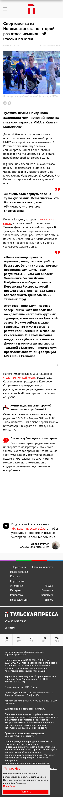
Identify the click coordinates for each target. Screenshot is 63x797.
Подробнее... (10, 786)
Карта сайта (17, 581)
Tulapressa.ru (18, 567)
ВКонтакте (10, 628)
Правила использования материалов (24, 733)
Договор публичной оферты (19, 736)
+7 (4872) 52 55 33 (15, 621)
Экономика (46, 595)
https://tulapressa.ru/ (15, 654)
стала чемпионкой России (20, 377)
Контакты (15, 576)
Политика (47, 590)
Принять (26, 791)
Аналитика (16, 585)
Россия (48, 585)
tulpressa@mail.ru (35, 708)
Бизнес (48, 599)
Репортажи (16, 595)
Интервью (16, 590)
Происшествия (19, 599)
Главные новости (42, 567)
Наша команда (19, 571)
